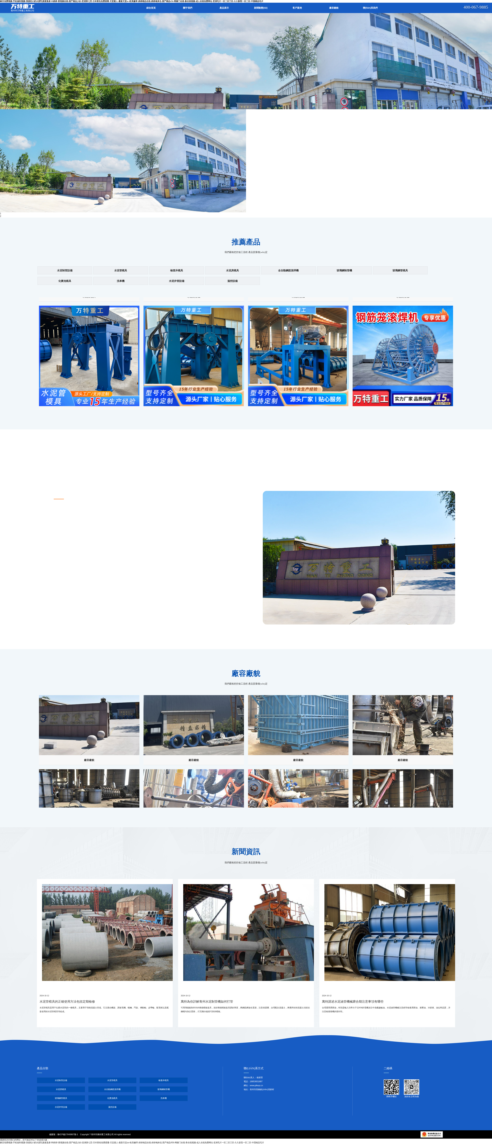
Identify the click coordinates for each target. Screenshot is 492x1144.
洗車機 (121, 280)
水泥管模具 (120, 270)
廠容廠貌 (334, 8)
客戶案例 (297, 8)
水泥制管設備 (65, 270)
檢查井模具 (176, 270)
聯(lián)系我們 (370, 8)
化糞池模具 (64, 280)
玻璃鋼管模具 (400, 270)
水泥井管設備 (176, 280)
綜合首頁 (151, 8)
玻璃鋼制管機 (344, 270)
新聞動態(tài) (261, 8)
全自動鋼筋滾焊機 (288, 270)
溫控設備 (232, 280)
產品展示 (224, 8)
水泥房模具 (232, 270)
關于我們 (187, 8)
